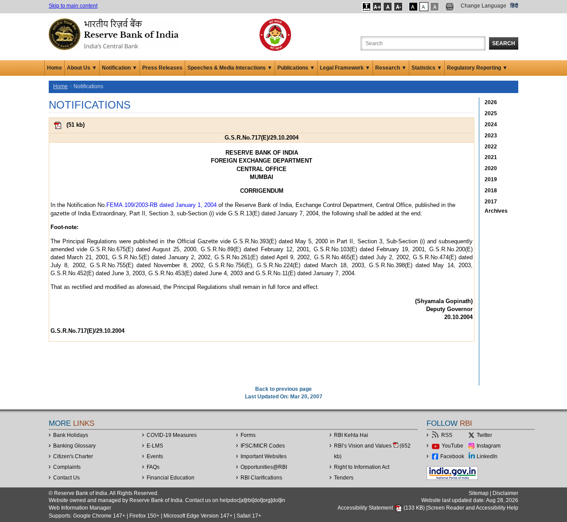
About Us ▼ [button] (82, 68)
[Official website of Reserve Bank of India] (115, 34)
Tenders (343, 478)
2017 (491, 202)
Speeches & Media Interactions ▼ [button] (229, 68)
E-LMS (155, 446)
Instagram (489, 446)
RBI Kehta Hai (351, 435)
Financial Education (170, 478)
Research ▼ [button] (391, 68)
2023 (491, 135)
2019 (491, 179)
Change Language (483, 6)
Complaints (67, 467)
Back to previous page (283, 389)
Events (155, 456)
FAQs (153, 467)
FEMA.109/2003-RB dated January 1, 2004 (161, 205)
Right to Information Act (361, 467)
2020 (491, 168)
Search (503, 43)
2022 (491, 147)
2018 (491, 190)
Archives (496, 211)
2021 (491, 157)
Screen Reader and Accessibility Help (472, 508)
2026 (491, 102)
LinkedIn (487, 456)
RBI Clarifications (261, 478)
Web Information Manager (80, 508)
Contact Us (66, 478)
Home (54, 68)
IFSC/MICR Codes (263, 446)
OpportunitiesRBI (264, 467)
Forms (248, 435)
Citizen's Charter (73, 456)
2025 (491, 113)
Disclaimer (505, 493)
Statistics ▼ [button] (427, 68)
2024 (491, 124)
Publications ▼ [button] (296, 68)
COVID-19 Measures (172, 435)
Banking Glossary (74, 446)
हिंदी (514, 6)
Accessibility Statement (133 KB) (382, 508)
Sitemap (479, 493)
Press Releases (162, 68)
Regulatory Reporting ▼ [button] (477, 68)
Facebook (452, 456)
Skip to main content (73, 6)
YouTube (452, 446)
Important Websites (264, 456)
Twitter (484, 435)
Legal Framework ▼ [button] (345, 68)
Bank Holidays (70, 435)
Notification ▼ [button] (119, 68)
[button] (366, 7)
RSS (446, 435)
